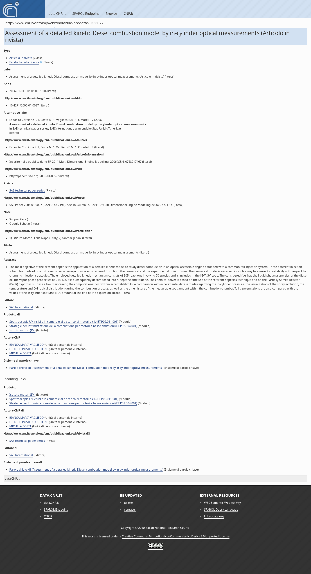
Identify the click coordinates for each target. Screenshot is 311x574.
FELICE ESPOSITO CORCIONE (28, 349)
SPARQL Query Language (221, 509)
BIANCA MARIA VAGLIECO (26, 345)
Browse (111, 13)
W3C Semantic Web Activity (222, 503)
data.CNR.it (57, 13)
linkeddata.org (214, 516)
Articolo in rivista (20, 58)
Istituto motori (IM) (22, 330)
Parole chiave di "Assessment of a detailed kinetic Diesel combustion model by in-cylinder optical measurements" (86, 368)
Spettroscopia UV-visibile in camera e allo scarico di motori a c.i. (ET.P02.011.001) (63, 322)
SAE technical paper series (27, 190)
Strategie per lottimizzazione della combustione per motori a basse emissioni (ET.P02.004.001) (73, 326)
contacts (130, 509)
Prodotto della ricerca (24, 62)
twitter (128, 503)
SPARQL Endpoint (85, 13)
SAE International (21, 307)
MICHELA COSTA (20, 353)
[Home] (22, 9)
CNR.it (128, 13)
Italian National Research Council (167, 528)
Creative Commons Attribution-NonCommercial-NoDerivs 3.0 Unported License (175, 536)
